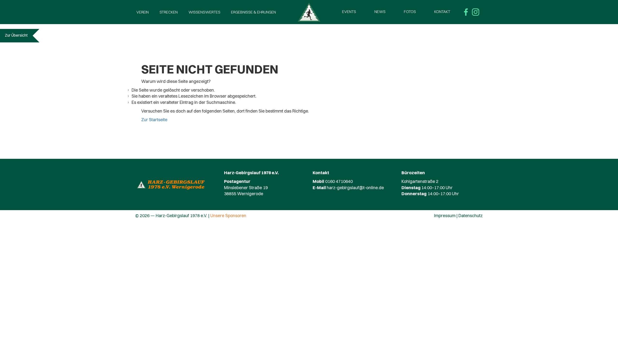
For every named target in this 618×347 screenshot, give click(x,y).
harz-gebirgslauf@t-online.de (355, 187)
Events (349, 11)
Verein (142, 12)
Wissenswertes (204, 12)
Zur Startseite (154, 119)
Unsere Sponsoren (228, 215)
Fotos (410, 11)
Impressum (445, 215)
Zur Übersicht (16, 35)
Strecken (169, 12)
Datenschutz (470, 215)
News (380, 11)
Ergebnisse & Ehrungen (253, 12)
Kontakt (442, 11)
